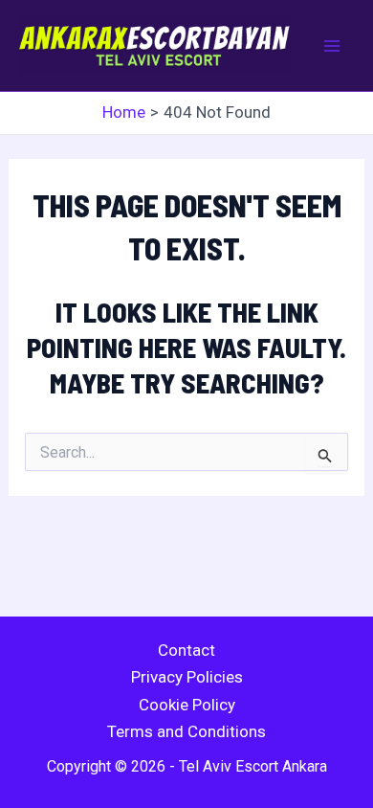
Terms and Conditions (186, 731)
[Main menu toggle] (333, 46)
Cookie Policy (187, 704)
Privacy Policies (187, 676)
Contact (186, 650)
